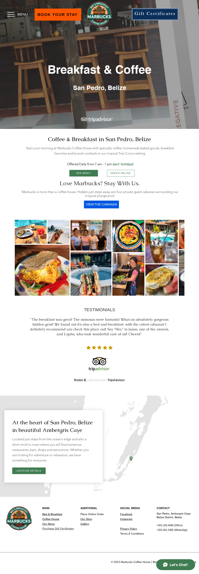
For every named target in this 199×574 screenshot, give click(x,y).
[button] (10, 14)
